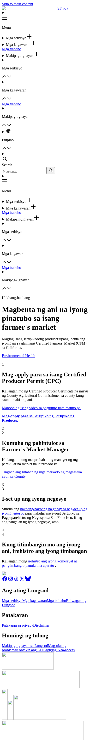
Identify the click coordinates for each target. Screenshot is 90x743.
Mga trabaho (11, 49)
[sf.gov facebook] (5, 580)
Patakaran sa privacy (17, 625)
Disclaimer (41, 625)
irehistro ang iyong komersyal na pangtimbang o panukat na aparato (40, 563)
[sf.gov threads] (16, 580)
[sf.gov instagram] (10, 580)
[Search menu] (45, 157)
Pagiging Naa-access (59, 650)
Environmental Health (18, 356)
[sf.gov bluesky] (28, 580)
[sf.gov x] (22, 580)
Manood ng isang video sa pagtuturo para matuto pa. (41, 408)
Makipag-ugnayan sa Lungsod (25, 646)
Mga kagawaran (34, 601)
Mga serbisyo (12, 601)
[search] (50, 170)
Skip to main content (17, 4)
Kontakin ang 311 (29, 650)
